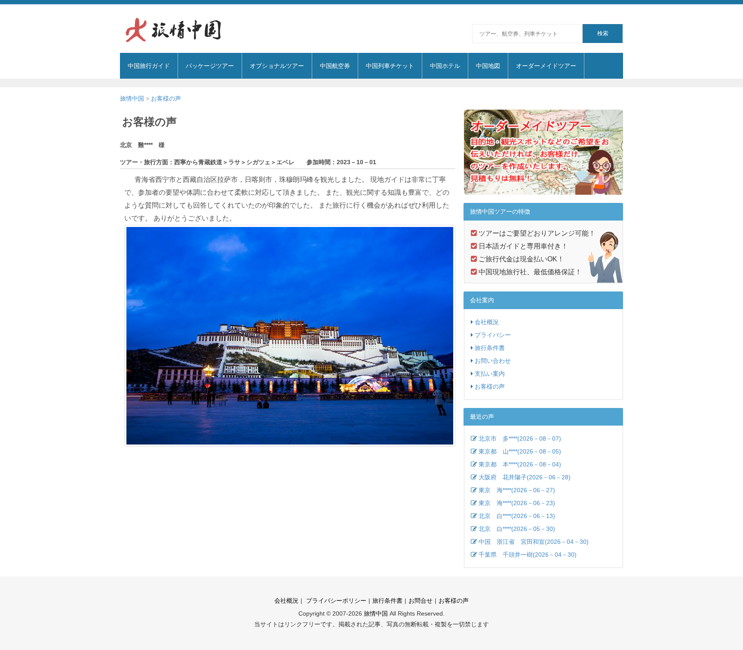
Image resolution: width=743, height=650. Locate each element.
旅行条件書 (490, 347)
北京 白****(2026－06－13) (517, 515)
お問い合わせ (493, 360)
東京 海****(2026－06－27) (517, 490)
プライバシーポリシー (335, 600)
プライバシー (493, 334)
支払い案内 (490, 373)
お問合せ (420, 600)
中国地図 (488, 65)
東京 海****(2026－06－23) (517, 503)
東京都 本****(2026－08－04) (520, 464)
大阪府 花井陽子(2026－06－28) (525, 477)
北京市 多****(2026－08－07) (520, 438)
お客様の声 (166, 98)
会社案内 (482, 300)
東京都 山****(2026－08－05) (520, 451)
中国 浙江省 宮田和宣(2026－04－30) (534, 541)
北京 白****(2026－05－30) (517, 528)
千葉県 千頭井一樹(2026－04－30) (528, 554)
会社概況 (487, 322)
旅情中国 (132, 98)
